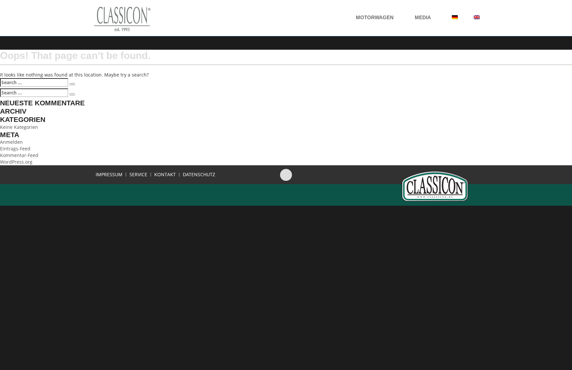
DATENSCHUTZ (199, 175)
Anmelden (11, 142)
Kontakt (165, 175)
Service (138, 175)
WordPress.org (16, 162)
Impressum (109, 175)
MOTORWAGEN (375, 17)
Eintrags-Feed (15, 148)
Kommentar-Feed (19, 155)
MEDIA (423, 17)
